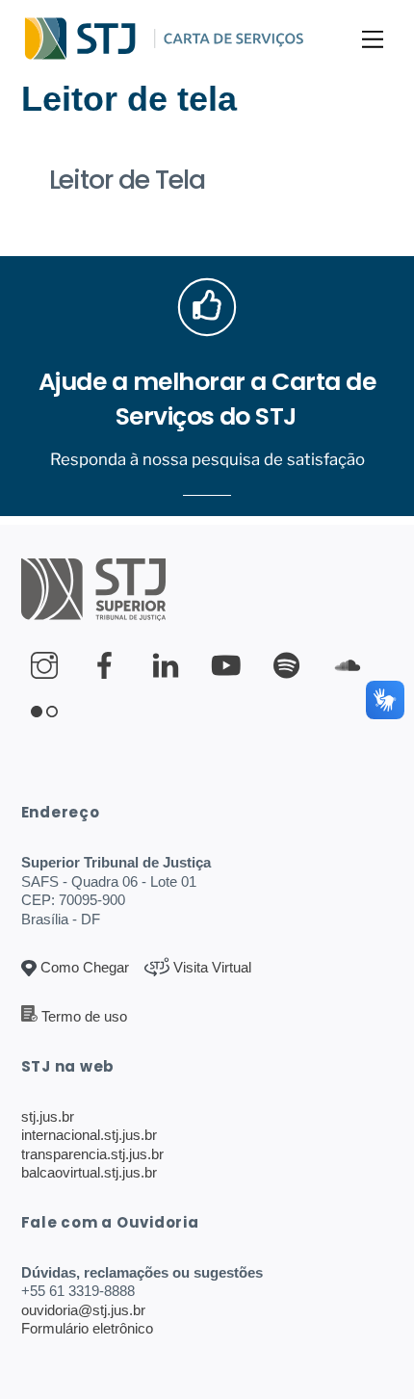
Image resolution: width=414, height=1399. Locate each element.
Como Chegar (83, 967)
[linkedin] (168, 666)
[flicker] (47, 712)
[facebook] (108, 666)
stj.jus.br (47, 1116)
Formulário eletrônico (87, 1328)
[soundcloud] (350, 666)
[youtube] (229, 666)
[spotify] (290, 666)
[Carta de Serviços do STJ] (80, 54)
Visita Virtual (210, 967)
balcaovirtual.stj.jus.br (89, 1172)
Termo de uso (84, 1016)
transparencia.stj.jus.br (92, 1154)
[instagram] (47, 666)
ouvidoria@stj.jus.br (83, 1310)
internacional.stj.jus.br (89, 1135)
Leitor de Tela (127, 179)
